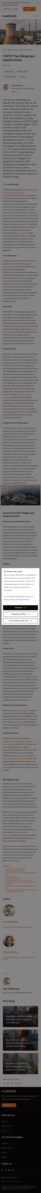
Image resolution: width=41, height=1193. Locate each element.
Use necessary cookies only (18, 621)
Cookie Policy (23, 599)
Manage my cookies (18, 614)
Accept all (18, 607)
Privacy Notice (9, 599)
